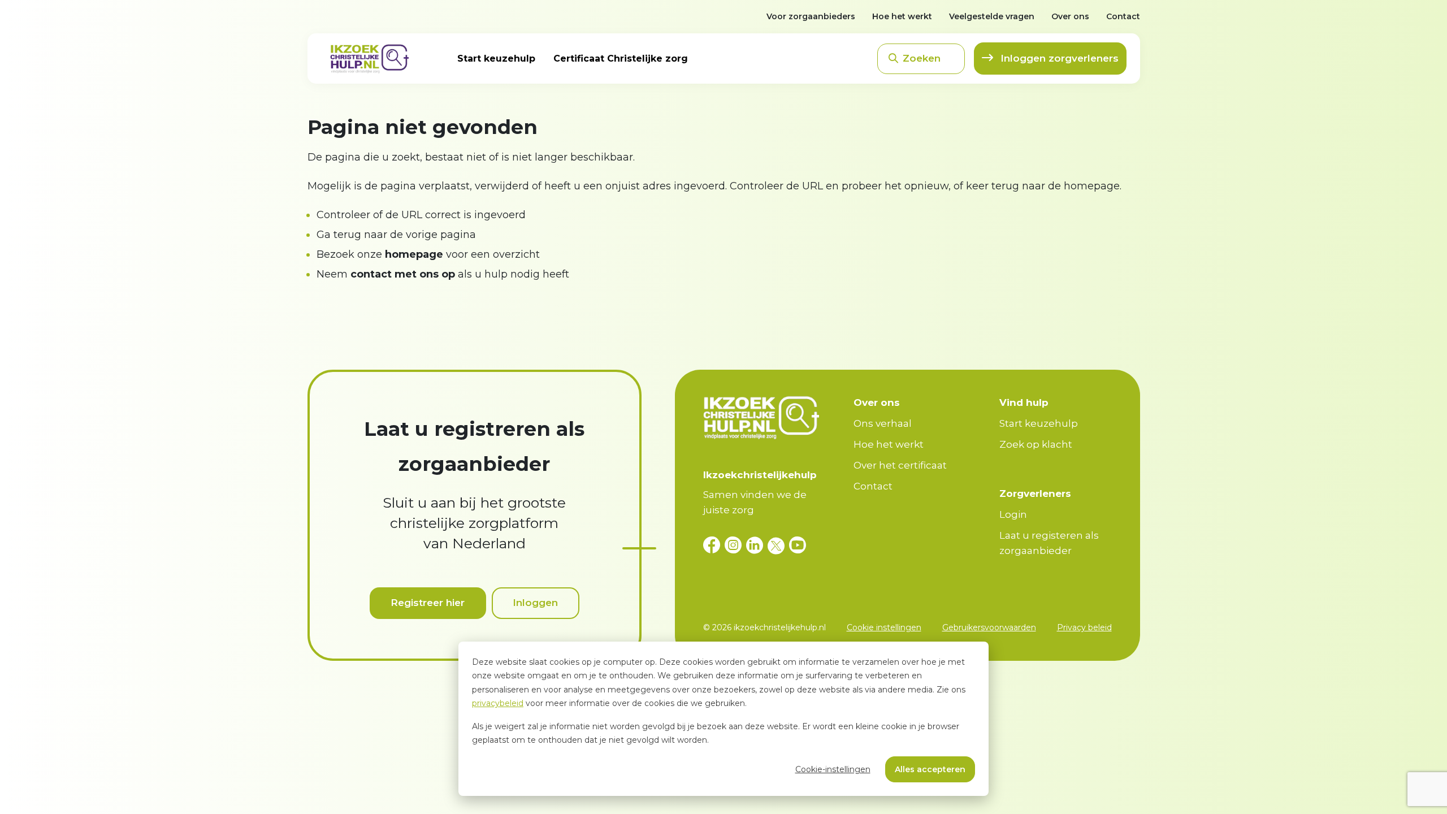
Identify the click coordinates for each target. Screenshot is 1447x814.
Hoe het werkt (902, 16)
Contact (1123, 16)
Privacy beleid (1084, 627)
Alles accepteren (930, 769)
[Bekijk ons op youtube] (797, 545)
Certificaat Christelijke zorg (620, 58)
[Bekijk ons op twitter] (778, 545)
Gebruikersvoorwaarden (989, 627)
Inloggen (535, 602)
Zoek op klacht (1035, 444)
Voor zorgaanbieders (810, 16)
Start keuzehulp (496, 58)
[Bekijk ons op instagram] (735, 545)
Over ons (1070, 16)
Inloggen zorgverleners (1058, 58)
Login (1013, 514)
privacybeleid (497, 703)
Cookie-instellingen (832, 769)
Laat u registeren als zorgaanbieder (1049, 543)
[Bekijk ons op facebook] (714, 545)
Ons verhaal (883, 423)
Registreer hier (428, 602)
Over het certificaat (900, 465)
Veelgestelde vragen (991, 16)
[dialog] (723, 719)
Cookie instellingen (884, 627)
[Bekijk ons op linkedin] (757, 545)
